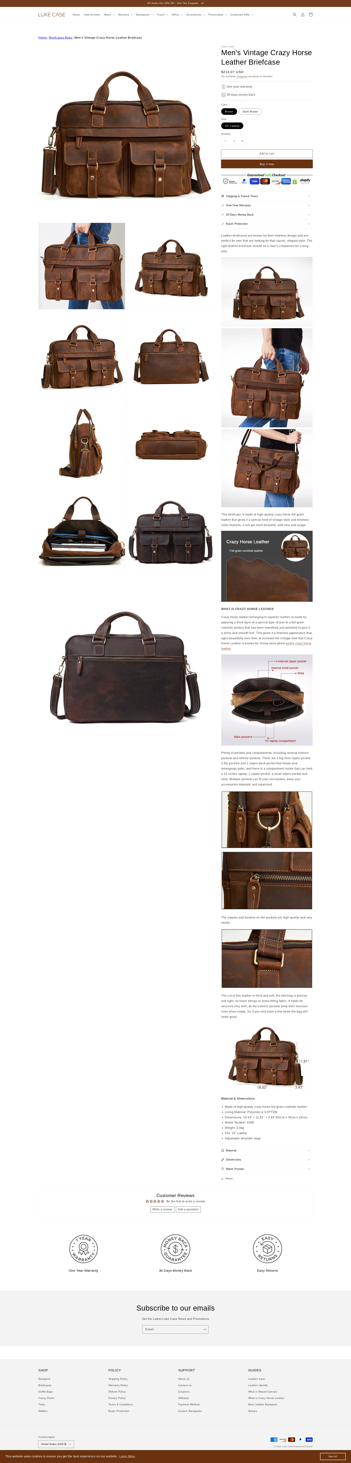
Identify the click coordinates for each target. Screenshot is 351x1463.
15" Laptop (232, 125)
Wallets (42, 1411)
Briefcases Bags (61, 37)
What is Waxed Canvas (262, 1391)
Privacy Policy (117, 1398)
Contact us (185, 1385)
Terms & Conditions (120, 1404)
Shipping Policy (118, 1378)
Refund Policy (117, 1391)
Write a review (162, 1209)
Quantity (226, 134)
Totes (41, 1404)
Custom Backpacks (190, 1411)
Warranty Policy (118, 1385)
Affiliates (183, 1398)
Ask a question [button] (188, 1209)
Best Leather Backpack (262, 1404)
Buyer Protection (118, 1411)
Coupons (183, 1391)
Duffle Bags (45, 1391)
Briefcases (45, 1385)
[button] (295, 15)
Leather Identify (258, 1385)
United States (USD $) (53, 1444)
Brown (229, 111)
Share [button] (229, 1178)
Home (43, 37)
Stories (252, 1411)
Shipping (242, 76)
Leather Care (256, 1378)
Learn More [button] (127, 1456)
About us (183, 1378)
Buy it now (267, 164)
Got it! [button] (333, 1456)
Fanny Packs (46, 1398)
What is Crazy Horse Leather (266, 1398)
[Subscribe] (204, 1329)
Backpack (44, 1378)
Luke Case (287, 1446)
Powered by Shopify (303, 1446)
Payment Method (188, 1404)
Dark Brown (250, 111)
